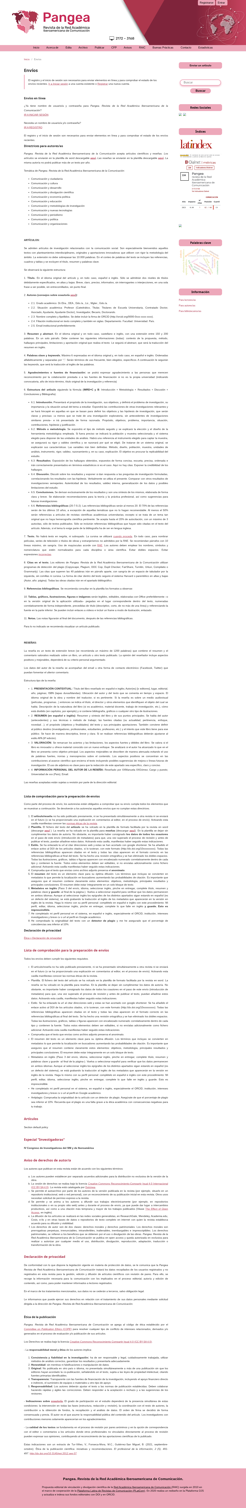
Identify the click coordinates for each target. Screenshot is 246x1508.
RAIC (142, 47)
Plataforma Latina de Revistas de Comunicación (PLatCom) (111, 1490)
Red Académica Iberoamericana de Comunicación (142, 1487)
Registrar (102, 83)
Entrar (221, 2)
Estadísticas (205, 47)
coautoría (57, 1401)
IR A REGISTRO (33, 127)
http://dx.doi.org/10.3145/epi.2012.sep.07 (53, 1453)
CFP (114, 47)
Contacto (186, 47)
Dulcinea (90, 1187)
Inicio (36, 47)
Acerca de (52, 47)
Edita (68, 47)
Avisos (128, 47)
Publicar (99, 47)
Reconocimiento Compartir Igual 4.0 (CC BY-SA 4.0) (111, 1341)
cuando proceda (122, 536)
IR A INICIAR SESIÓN (36, 114)
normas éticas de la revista (81, 823)
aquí (93, 158)
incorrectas (45, 554)
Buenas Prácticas (163, 47)
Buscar (200, 90)
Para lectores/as (187, 300)
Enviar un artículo (200, 65)
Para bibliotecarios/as (190, 311)
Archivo (83, 47)
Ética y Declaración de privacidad (43, 938)
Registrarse (206, 2)
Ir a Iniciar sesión (58, 83)
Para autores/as (187, 305)
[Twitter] (184, 115)
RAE (99, 545)
